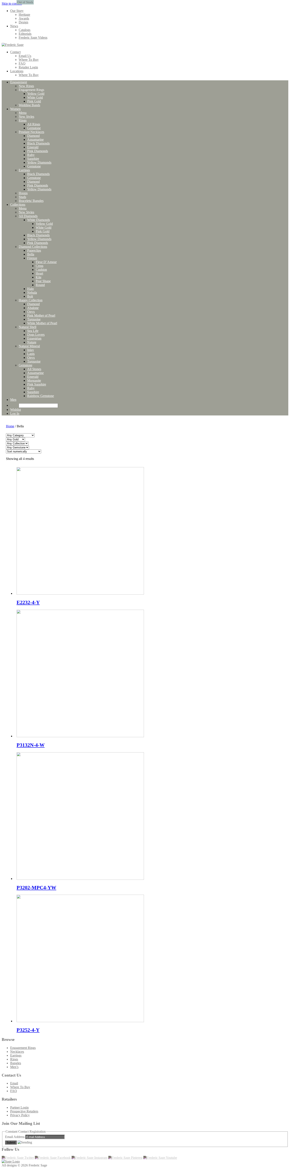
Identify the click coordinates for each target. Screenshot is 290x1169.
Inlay (30, 350)
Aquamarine (35, 139)
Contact (15, 52)
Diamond (33, 135)
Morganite (34, 380)
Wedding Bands (29, 105)
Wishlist (15, 409)
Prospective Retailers (24, 1111)
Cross (39, 266)
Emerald (32, 147)
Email (14, 1083)
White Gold (35, 97)
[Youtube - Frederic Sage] (160, 1157)
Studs (22, 197)
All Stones (34, 369)
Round (40, 285)
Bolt (30, 296)
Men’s (14, 1067)
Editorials (25, 33)
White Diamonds (38, 220)
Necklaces (17, 1051)
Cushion (41, 269)
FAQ (22, 63)
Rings (23, 120)
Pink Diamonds (37, 151)
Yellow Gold (35, 93)
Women (15, 109)
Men (13, 399)
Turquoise (34, 319)
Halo (30, 288)
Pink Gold (34, 101)
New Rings (26, 86)
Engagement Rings (23, 1048)
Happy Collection (30, 300)
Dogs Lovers (36, 334)
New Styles (26, 116)
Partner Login (19, 1107)
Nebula (32, 292)
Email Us (25, 56)
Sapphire (33, 158)
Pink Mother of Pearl (41, 315)
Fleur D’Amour (46, 262)
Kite (38, 277)
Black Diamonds (38, 143)
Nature (31, 342)
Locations (16, 71)
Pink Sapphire (36, 384)
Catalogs (24, 30)
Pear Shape (43, 281)
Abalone (33, 308)
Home (10, 426)
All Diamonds (28, 216)
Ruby (31, 155)
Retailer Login (28, 67)
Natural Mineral (29, 346)
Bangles (15, 1063)
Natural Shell (27, 327)
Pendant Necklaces (31, 132)
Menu (23, 113)
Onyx (31, 311)
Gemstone (34, 128)
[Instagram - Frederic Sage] (89, 1157)
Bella (30, 254)
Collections (17, 204)
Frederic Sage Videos (33, 37)
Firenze (32, 258)
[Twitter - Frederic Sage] (18, 1157)
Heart (39, 273)
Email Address (15, 1137)
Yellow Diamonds (39, 162)
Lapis (31, 354)
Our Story (17, 11)
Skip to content (12, 3)
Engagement (18, 82)
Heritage (24, 14)
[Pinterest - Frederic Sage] (125, 1157)
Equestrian (34, 338)
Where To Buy (29, 59)
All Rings (33, 124)
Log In (14, 413)
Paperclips (34, 250)
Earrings (24, 170)
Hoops (23, 193)
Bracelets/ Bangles (31, 201)
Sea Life (32, 331)
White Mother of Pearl (42, 323)
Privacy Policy (20, 1115)
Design (23, 22)
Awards (24, 18)
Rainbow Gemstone (40, 396)
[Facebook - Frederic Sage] (53, 1157)
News (14, 26)
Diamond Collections (33, 246)
